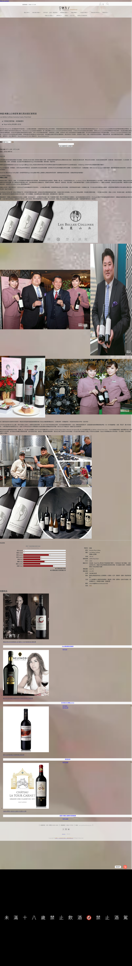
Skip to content (4, 1)
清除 (12, 142)
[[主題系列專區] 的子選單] (87, 12)
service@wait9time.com (85, 825)
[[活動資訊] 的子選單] (61, 15)
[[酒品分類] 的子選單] (29, 12)
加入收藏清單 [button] (131, 649)
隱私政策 (68, 834)
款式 (1, 142)
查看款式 (131, 705)
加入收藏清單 (63, 146)
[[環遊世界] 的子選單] (107, 12)
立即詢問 (70, 146)
